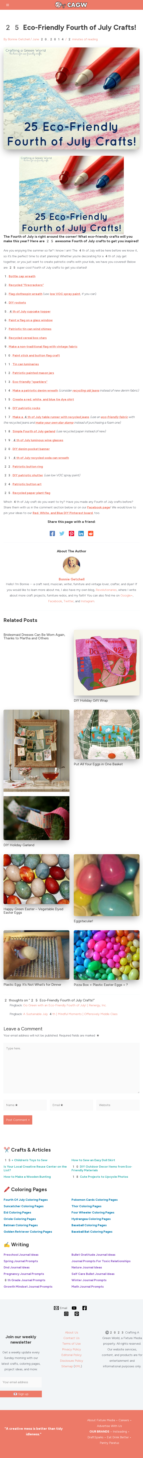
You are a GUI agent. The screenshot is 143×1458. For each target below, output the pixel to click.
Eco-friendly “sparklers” (30, 382)
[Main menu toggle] (7, 5)
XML (78, 1366)
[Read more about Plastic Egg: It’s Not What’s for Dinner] (36, 955)
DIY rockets (17, 303)
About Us (71, 1332)
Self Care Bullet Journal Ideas (93, 1274)
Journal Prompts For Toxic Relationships (101, 1261)
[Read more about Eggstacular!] (107, 885)
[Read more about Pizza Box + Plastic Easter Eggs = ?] (107, 955)
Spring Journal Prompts (21, 1261)
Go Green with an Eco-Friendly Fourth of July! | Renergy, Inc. (64, 1005)
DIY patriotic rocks (26, 408)
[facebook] (85, 1308)
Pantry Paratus (109, 1443)
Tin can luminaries (26, 364)
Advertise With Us (109, 1426)
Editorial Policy (71, 1355)
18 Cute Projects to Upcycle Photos (100, 1177)
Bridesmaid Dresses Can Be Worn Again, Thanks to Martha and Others (34, 636)
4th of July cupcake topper (30, 311)
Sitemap (67, 1366)
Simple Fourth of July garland (34, 431)
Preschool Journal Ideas (21, 1255)
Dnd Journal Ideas (17, 1267)
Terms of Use (71, 1344)
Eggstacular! (83, 921)
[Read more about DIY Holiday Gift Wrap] (107, 662)
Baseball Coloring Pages (89, 1225)
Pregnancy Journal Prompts (24, 1274)
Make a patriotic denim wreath (35, 390)
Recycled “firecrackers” (26, 285)
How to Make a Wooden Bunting (27, 1177)
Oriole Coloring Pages (20, 1219)
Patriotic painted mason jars (33, 373)
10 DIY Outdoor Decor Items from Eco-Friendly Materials (102, 1168)
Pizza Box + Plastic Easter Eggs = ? (101, 985)
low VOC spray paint (65, 294)
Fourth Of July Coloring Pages (26, 1200)
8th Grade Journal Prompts (24, 1280)
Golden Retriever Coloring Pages (28, 1232)
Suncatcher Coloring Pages (24, 1206)
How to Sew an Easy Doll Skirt (93, 1160)
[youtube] (74, 1308)
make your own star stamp (54, 422)
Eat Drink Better (118, 1437)
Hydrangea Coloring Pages (91, 1219)
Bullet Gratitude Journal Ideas (93, 1255)
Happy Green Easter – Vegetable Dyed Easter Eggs (33, 911)
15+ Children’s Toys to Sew (25, 1160)
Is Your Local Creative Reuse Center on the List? (35, 1168)
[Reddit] (90, 533)
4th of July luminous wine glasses (38, 440)
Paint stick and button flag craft (36, 355)
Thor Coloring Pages (86, 1206)
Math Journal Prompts (88, 1286)
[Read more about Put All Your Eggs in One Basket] (107, 734)
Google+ (127, 595)
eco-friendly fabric (114, 417)
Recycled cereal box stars (28, 338)
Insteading (120, 1431)
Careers (124, 1420)
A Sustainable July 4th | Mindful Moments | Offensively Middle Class (70, 1014)
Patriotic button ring (28, 466)
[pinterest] (77, 1313)
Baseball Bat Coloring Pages (92, 1232)
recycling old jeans (85, 390)
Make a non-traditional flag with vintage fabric (43, 346)
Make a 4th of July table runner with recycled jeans (51, 417)
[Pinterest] (71, 533)
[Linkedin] (81, 533)
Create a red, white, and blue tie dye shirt (43, 399)
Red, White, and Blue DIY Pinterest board (63, 513)
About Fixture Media (101, 1420)
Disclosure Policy (71, 1361)
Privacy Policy (71, 1349)
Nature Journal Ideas (87, 1267)
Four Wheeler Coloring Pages (93, 1212)
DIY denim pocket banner (31, 449)
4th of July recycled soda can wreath (41, 458)
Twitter (68, 601)
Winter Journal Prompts (89, 1280)
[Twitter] (62, 533)
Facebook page (98, 507)
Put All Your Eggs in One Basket (98, 764)
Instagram (87, 601)
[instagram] (67, 1313)
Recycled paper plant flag (31, 493)
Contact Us (71, 1338)
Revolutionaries (106, 590)
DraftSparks (95, 1437)
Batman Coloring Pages (21, 1225)
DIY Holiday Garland (18, 845)
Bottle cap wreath (22, 276)
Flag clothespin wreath (25, 294)
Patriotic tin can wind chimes (30, 329)
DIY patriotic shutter (28, 475)
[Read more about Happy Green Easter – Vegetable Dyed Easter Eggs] (36, 879)
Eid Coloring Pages (17, 1212)
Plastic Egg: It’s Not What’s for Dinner (32, 984)
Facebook (55, 601)
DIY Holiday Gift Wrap (91, 700)
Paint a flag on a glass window (31, 320)
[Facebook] (52, 533)
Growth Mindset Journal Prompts (28, 1286)
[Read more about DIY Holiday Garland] (36, 775)
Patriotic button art (27, 484)
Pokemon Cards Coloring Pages (95, 1200)
